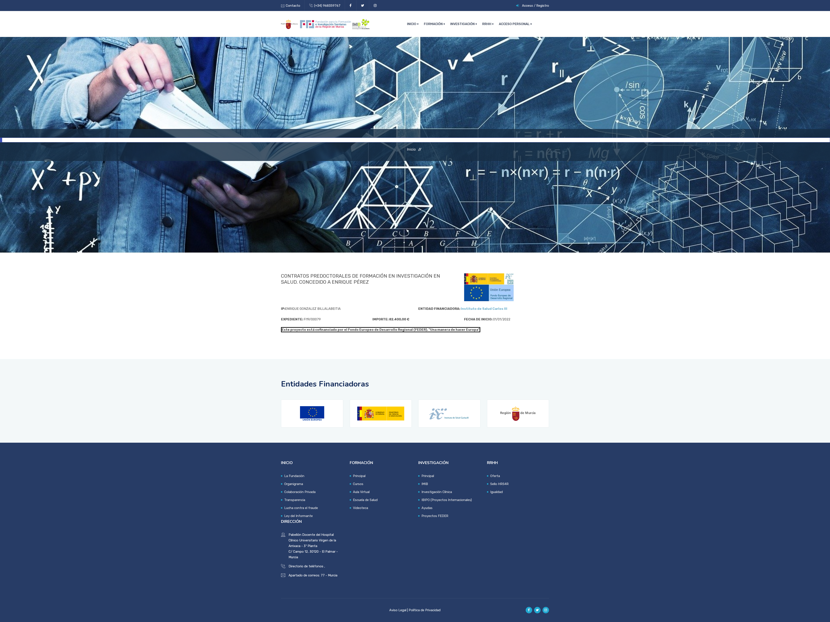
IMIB (424, 484)
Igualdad (496, 492)
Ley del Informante (298, 516)
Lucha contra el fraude (301, 508)
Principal (359, 476)
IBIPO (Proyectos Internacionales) (446, 500)
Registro (542, 6)
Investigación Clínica (436, 492)
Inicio (411, 24)
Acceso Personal (514, 24)
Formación (433, 24)
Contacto (293, 6)
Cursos (358, 484)
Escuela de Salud (365, 500)
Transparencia (294, 500)
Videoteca (360, 508)
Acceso (527, 6)
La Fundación (294, 476)
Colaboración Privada (300, 492)
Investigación (462, 24)
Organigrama (293, 484)
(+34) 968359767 (327, 6)
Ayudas (427, 508)
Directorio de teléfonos (306, 566)
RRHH (486, 24)
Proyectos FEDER (434, 516)
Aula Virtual (361, 492)
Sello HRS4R (499, 484)
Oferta (495, 476)
